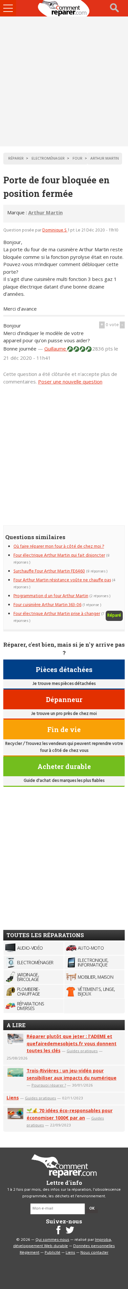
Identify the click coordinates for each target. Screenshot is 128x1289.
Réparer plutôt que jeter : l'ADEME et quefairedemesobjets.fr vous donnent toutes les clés (72, 1043)
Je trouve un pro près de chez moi (64, 713)
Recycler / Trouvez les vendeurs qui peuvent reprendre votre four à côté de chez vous (64, 747)
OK (92, 1208)
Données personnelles (94, 1246)
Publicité (52, 1252)
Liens (13, 1097)
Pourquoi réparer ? (49, 1085)
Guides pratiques (82, 1050)
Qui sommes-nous (52, 1240)
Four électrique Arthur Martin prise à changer (56, 613)
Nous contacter (94, 1252)
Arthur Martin (45, 212)
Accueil (64, 8)
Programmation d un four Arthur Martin (50, 596)
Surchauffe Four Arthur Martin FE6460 (49, 571)
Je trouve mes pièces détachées (64, 683)
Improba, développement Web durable (62, 1243)
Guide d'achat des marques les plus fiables (64, 780)
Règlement (29, 1252)
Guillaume (55, 348)
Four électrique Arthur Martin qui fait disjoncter (59, 555)
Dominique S (55, 230)
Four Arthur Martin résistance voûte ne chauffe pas (62, 580)
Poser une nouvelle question (70, 381)
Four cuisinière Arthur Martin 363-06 (47, 604)
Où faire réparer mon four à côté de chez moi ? (58, 546)
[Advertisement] (64, 81)
